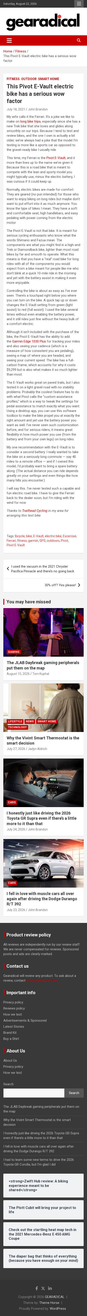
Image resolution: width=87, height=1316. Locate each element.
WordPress (58, 1309)
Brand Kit (10, 1033)
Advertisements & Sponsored (25, 1020)
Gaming (13, 652)
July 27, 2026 (16, 749)
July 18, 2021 (16, 109)
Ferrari (11, 540)
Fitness (13, 79)
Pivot (64, 540)
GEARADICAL (54, 1297)
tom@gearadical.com (42, 980)
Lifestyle (15, 721)
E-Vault (38, 536)
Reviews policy (14, 1008)
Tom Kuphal (40, 674)
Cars (12, 802)
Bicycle (20, 536)
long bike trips (30, 121)
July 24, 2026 (16, 829)
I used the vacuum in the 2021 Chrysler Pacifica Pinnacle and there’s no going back (42, 568)
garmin (33, 540)
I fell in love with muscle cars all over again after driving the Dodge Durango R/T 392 (42, 898)
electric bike (53, 536)
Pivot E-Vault (55, 158)
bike (29, 536)
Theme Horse (49, 1303)
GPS (42, 540)
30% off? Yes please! (60, 585)
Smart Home (48, 79)
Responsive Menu (79, 4)
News (30, 721)
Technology (17, 727)
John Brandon (38, 109)
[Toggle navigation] (9, 40)
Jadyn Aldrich (37, 749)
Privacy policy (13, 1002)
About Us (10, 1061)
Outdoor (29, 79)
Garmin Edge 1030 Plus (29, 341)
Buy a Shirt (11, 1039)
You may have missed (28, 601)
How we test (12, 1014)
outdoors (53, 540)
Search (8, 1084)
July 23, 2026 (16, 910)
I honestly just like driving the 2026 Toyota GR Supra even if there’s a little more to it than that (42, 818)
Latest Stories (13, 1027)
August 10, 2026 (18, 674)
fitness (22, 540)
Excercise (69, 536)
